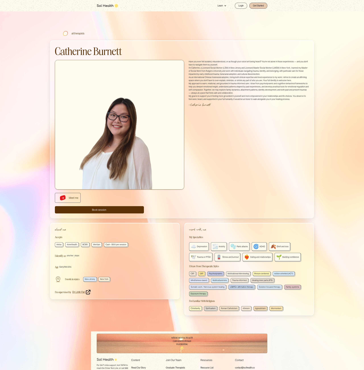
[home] (108, 6)
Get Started (258, 5)
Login (241, 5)
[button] (222, 5)
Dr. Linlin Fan (78, 292)
